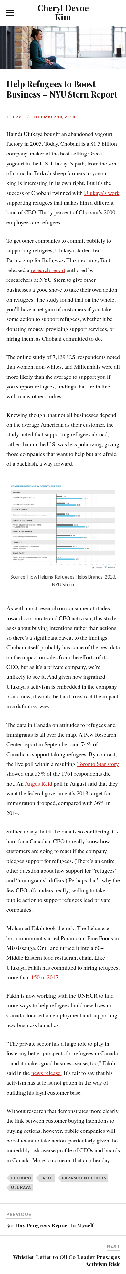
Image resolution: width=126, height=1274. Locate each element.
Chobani (21, 1178)
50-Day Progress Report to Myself (50, 1225)
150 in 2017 (44, 977)
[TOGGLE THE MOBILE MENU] (10, 13)
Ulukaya (21, 1187)
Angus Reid (38, 783)
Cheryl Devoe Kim (63, 12)
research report (48, 270)
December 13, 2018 (53, 116)
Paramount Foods (84, 1178)
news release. (46, 1073)
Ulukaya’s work (102, 192)
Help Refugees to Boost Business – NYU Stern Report (61, 89)
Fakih (46, 1178)
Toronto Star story (98, 764)
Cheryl (15, 116)
